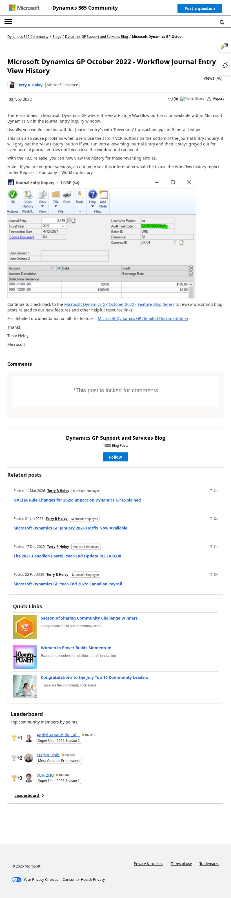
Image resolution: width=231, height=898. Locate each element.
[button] (199, 9)
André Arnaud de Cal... (58, 734)
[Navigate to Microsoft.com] (24, 8)
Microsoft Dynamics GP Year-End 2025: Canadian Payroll (68, 584)
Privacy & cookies (148, 863)
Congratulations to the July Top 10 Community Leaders (94, 677)
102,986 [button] (64, 775)
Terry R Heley (30, 85)
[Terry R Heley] (11, 85)
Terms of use (181, 863)
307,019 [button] (90, 735)
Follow (115, 457)
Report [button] (218, 98)
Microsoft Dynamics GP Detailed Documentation (143, 318)
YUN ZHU (45, 774)
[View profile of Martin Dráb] (28, 757)
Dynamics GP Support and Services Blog (96, 36)
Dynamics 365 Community (85, 7)
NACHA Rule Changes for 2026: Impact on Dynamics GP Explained (77, 500)
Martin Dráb (48, 754)
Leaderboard (27, 795)
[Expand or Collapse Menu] (8, 21)
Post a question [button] (200, 8)
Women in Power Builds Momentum (76, 647)
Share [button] (200, 98)
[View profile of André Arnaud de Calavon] (28, 737)
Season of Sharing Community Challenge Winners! (90, 618)
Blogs (56, 36)
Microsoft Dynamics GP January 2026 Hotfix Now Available (70, 528)
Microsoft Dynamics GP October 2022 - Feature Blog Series (119, 304)
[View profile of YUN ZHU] (28, 778)
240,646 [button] (70, 755)
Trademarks (209, 863)
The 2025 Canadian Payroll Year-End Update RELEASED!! (67, 556)
